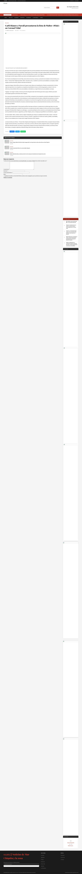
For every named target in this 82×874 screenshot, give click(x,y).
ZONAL (41, 17)
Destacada (43, 861)
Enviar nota (63, 857)
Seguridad (28, 17)
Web (5, 174)
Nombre (6, 171)
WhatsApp (23, 131)
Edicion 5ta (43, 864)
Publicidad (62, 855)
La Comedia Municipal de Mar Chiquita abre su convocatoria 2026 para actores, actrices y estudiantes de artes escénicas (42, 15)
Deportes (22, 17)
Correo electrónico (8, 172)
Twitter (17, 131)
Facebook (72, 0)
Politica (11, 17)
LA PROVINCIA (35, 17)
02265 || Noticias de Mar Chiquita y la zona (12, 872)
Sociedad (16, 17)
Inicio (6, 17)
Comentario (7, 169)
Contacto (62, 859)
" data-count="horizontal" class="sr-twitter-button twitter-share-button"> (16, 68)
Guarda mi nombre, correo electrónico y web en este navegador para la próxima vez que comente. (26, 176)
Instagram (76, 0)
